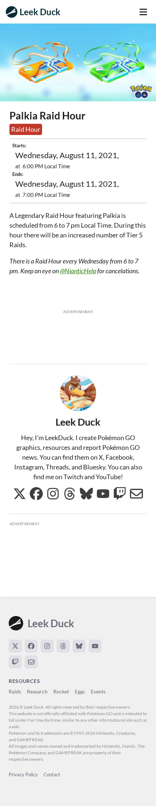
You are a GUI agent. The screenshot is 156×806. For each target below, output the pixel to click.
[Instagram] (47, 646)
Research (37, 691)
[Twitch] (15, 661)
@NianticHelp (78, 271)
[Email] (31, 661)
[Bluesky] (79, 646)
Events (98, 691)
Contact (52, 774)
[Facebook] (31, 646)
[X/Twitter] (15, 646)
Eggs (80, 691)
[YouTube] (95, 646)
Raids (15, 691)
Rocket (61, 691)
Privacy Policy (23, 774)
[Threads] (63, 646)
